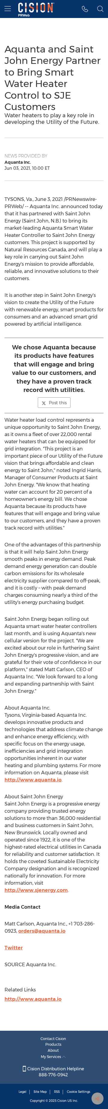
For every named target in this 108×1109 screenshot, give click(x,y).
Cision (62, 1101)
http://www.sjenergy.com (36, 890)
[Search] (100, 9)
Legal (22, 1092)
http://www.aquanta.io (33, 780)
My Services (51, 1056)
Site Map (40, 1092)
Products (53, 1044)
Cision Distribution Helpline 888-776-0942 (55, 1072)
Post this (58, 402)
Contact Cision (53, 1038)
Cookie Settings (78, 1092)
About (53, 1050)
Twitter (13, 948)
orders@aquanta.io (41, 931)
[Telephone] (85, 9)
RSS (57, 1092)
